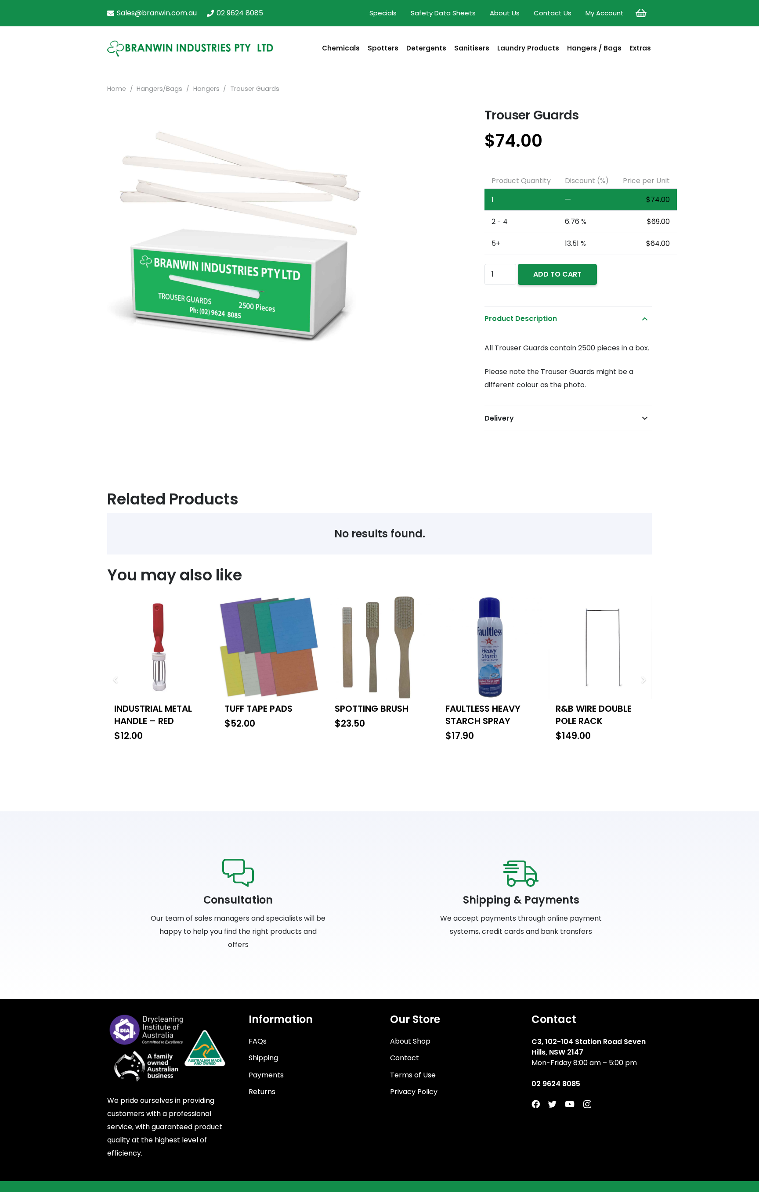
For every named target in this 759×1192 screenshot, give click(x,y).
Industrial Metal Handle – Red (153, 714)
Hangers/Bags (159, 88)
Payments (266, 1075)
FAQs (258, 1041)
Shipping (263, 1058)
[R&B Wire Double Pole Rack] (600, 647)
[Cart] (641, 13)
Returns (262, 1092)
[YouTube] (570, 1104)
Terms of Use (413, 1075)
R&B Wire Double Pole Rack (594, 714)
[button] (449, 121)
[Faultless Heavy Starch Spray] (490, 647)
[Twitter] (552, 1104)
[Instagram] (587, 1104)
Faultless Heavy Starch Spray (482, 714)
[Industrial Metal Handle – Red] (158, 647)
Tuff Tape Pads (258, 708)
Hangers (206, 88)
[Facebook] (535, 1104)
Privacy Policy (413, 1092)
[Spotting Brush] (379, 647)
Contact (404, 1058)
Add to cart (557, 274)
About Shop (410, 1041)
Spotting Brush (371, 708)
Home (116, 88)
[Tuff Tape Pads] (269, 647)
